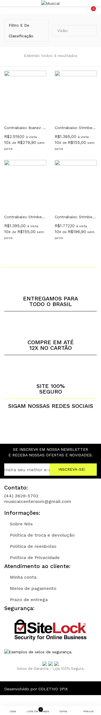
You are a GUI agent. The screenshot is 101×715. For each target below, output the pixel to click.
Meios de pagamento (33, 588)
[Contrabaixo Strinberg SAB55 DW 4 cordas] (76, 184)
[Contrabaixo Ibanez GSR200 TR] (25, 95)
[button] (92, 3)
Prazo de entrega (29, 599)
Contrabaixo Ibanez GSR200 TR (25, 127)
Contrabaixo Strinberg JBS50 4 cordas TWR (76, 127)
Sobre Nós (21, 524)
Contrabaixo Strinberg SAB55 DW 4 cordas (76, 217)
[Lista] (89, 30)
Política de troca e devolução (42, 535)
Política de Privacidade (35, 557)
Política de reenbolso (33, 546)
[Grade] (81, 30)
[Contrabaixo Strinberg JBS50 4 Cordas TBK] (25, 184)
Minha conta (23, 577)
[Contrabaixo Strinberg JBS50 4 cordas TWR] (76, 95)
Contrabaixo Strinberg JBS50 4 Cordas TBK (25, 217)
